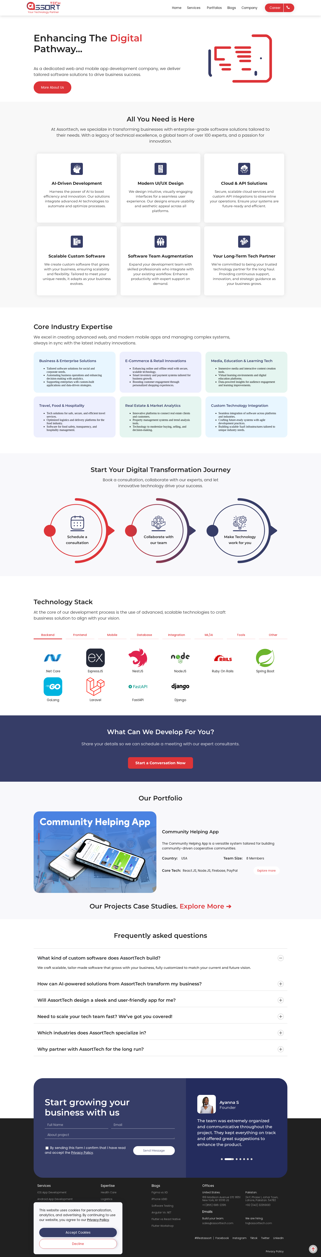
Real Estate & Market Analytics (153, 405)
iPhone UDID (159, 1199)
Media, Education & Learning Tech (242, 361)
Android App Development (55, 1199)
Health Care (108, 1192)
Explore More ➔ (205, 906)
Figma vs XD (160, 1192)
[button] (78, 1232)
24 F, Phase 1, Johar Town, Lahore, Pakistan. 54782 (261, 1198)
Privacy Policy (98, 1220)
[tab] (48, 635)
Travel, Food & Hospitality (61, 405)
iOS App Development (52, 1192)
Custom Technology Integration (239, 405)
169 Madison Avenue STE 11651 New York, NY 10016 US (221, 1198)
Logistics (106, 1199)
